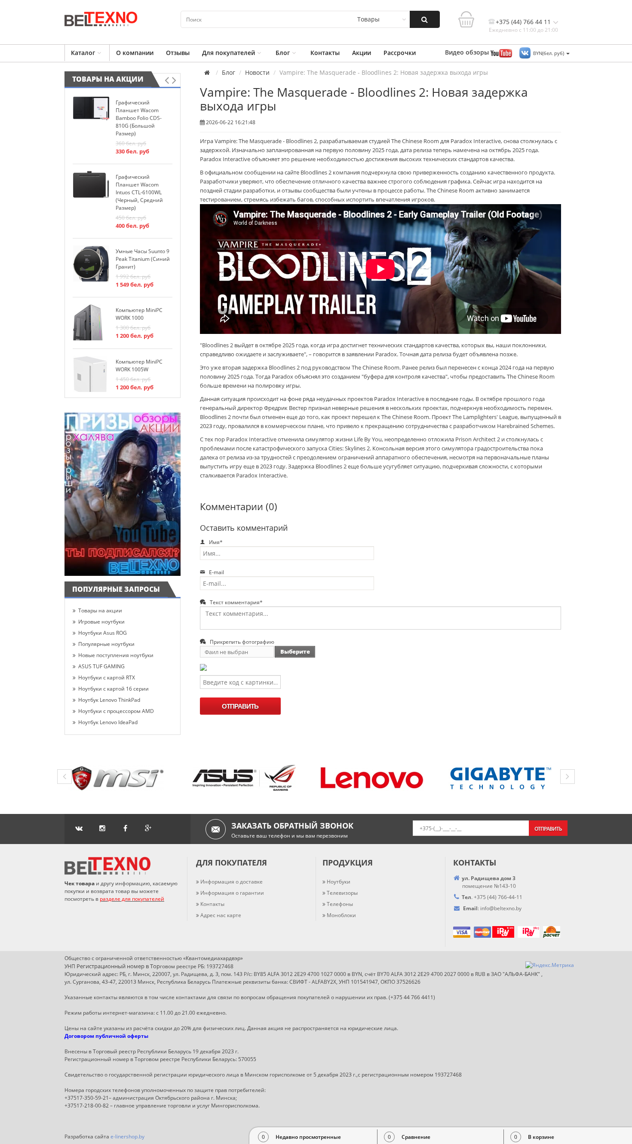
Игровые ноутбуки (101, 621)
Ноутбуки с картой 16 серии (113, 688)
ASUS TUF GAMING (101, 666)
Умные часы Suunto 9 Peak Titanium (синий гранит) (143, 259)
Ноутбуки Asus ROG (102, 632)
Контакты (325, 53)
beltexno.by (501, 908)
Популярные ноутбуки (106, 644)
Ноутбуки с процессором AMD (116, 711)
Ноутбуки (338, 881)
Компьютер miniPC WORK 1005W (139, 365)
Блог (283, 53)
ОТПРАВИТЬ (240, 706)
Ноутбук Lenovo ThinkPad (109, 700)
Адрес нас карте (220, 915)
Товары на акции (108, 79)
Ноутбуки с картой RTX (106, 677)
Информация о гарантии (232, 892)
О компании (134, 53)
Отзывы (178, 53)
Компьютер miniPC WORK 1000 (139, 313)
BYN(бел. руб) (549, 53)
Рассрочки (399, 53)
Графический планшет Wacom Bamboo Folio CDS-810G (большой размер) (139, 118)
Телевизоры (342, 892)
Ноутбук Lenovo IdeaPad (108, 722)
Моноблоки (341, 915)
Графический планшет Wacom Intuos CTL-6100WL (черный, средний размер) (139, 192)
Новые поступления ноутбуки (115, 655)
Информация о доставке (231, 881)
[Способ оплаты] (491, 931)
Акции (361, 53)
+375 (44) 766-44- (495, 897)
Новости (257, 72)
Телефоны (340, 904)
